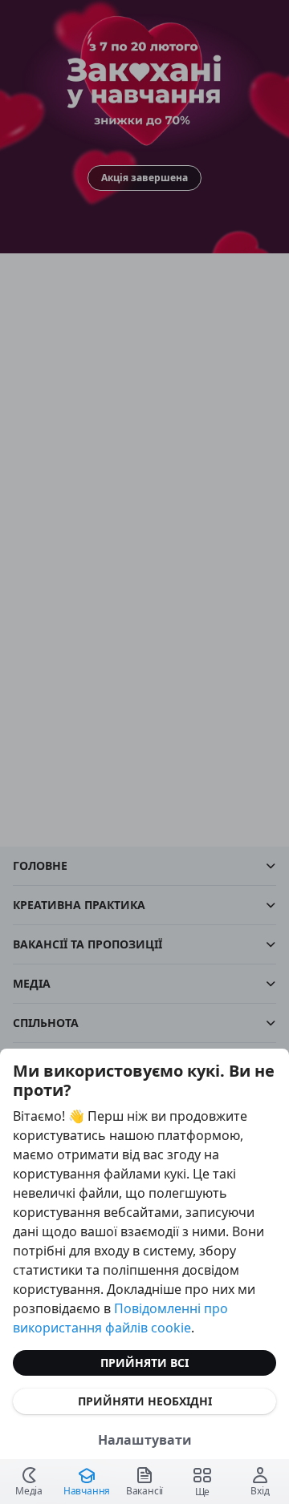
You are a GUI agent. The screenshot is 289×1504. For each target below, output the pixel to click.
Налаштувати (145, 1440)
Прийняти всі (144, 1362)
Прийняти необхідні (145, 1401)
